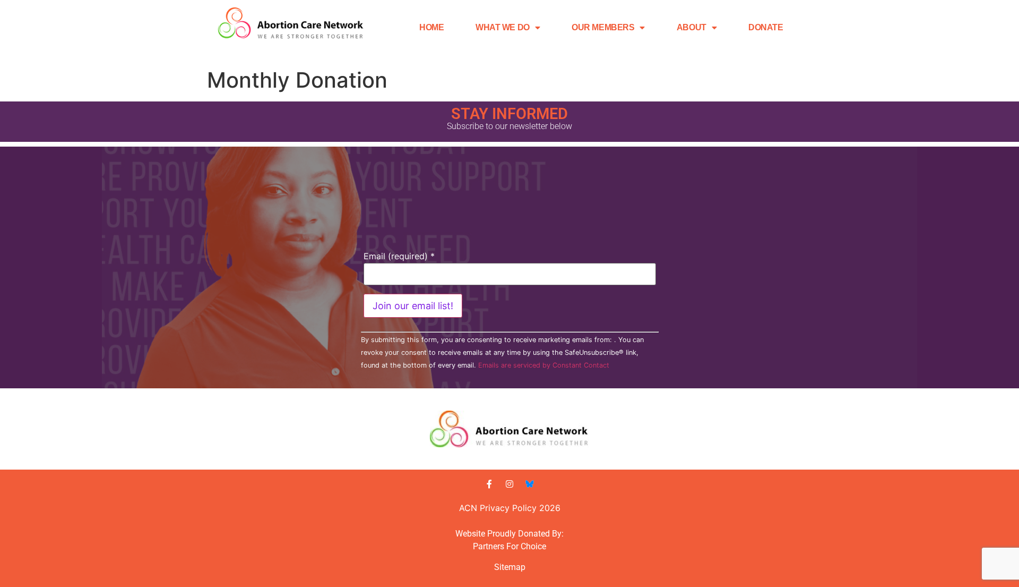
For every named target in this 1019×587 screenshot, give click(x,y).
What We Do (503, 27)
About (691, 27)
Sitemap (509, 567)
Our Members (603, 27)
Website (470, 534)
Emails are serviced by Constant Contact (543, 365)
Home (431, 27)
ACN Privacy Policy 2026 (509, 508)
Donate (765, 27)
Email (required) (399, 256)
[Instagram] (509, 484)
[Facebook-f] (489, 484)
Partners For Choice (509, 546)
